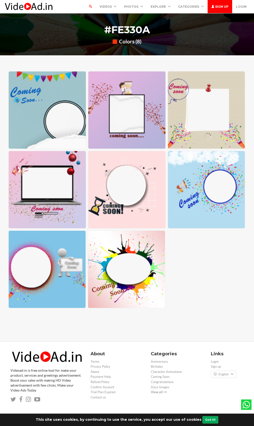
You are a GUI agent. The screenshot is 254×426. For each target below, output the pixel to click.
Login (241, 6)
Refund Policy (100, 382)
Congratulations (162, 382)
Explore (159, 6)
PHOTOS (131, 6)
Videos (106, 6)
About (95, 372)
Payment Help (101, 377)
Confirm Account (102, 387)
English (223, 374)
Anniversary (159, 361)
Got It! (210, 420)
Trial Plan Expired (103, 392)
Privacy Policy (100, 366)
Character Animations (166, 372)
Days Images (160, 387)
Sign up (221, 6)
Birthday (157, 366)
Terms (95, 361)
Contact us (98, 397)
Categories (189, 6)
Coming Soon (160, 377)
